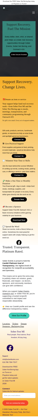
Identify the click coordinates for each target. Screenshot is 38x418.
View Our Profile (19, 315)
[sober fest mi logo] (26, 353)
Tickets (15, 324)
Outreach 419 (8, 294)
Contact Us (19, 175)
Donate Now (19, 199)
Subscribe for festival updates (13, 391)
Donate (24, 324)
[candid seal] (10, 72)
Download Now (19, 220)
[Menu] (33, 13)
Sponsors (6, 326)
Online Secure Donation (19, 54)
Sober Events (23, 291)
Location (6, 324)
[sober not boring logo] (28, 375)
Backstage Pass (17, 326)
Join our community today (15, 403)
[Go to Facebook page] (18, 242)
